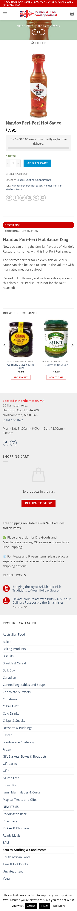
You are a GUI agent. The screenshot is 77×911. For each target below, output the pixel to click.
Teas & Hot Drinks (15, 864)
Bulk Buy (9, 670)
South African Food (16, 857)
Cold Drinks (11, 713)
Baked (7, 642)
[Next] (72, 353)
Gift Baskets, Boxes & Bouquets (25, 756)
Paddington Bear (15, 814)
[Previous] (5, 353)
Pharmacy (10, 821)
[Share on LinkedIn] (43, 198)
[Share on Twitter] (22, 198)
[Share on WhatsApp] (9, 198)
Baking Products (14, 649)
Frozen (8, 749)
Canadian (9, 678)
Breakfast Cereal (14, 663)
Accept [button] (31, 905)
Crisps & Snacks (14, 721)
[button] (5, 13)
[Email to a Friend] (29, 198)
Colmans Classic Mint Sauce (20, 366)
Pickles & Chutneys (16, 828)
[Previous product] (42, 32)
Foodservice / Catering (18, 742)
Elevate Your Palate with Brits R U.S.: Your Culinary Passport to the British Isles (42, 600)
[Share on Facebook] (16, 198)
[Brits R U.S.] (38, 13)
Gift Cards (10, 764)
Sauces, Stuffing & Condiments (43, 26)
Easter (7, 735)
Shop (20, 26)
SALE (6, 843)
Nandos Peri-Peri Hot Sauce (27, 185)
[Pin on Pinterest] (36, 198)
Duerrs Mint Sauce (56, 365)
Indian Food (11, 785)
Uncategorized (13, 871)
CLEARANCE (11, 706)
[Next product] (35, 32)
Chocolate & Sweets (17, 692)
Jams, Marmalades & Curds (22, 792)
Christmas (10, 699)
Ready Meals (11, 835)
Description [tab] (13, 225)
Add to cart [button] (21, 377)
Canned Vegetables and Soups (24, 685)
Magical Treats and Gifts (20, 800)
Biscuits (8, 656)
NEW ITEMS (11, 807)
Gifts (6, 771)
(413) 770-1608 (13, 420)
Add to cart (37, 163)
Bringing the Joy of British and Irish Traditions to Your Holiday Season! (37, 588)
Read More (58, 905)
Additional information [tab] (21, 231)
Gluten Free (11, 778)
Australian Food (14, 634)
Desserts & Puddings (17, 728)
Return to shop (38, 503)
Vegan (7, 878)
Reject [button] (44, 905)
